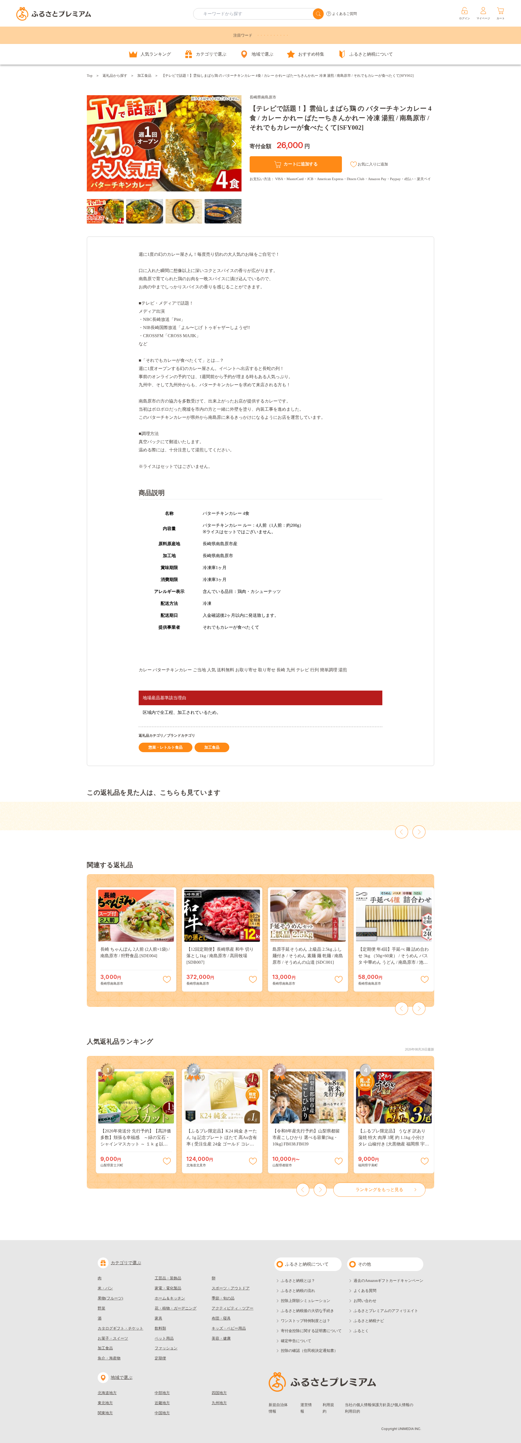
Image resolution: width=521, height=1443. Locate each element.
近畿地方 (162, 1403)
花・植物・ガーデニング (175, 1308)
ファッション (166, 1348)
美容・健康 (221, 1338)
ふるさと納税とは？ (298, 1281)
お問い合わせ (365, 1301)
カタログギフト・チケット (120, 1328)
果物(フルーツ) (110, 1298)
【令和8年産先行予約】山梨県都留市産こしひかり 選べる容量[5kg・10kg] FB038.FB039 (306, 1137)
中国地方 (162, 1413)
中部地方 (162, 1393)
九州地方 (219, 1403)
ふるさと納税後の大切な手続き (307, 1311)
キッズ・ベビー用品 (229, 1328)
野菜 (101, 1308)
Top (90, 76)
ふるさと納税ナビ (369, 1321)
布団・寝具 (221, 1318)
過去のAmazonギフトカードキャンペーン (388, 1281)
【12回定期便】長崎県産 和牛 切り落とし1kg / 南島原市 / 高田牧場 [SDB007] (220, 956)
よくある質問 (365, 1291)
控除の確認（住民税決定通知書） (309, 1351)
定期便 (160, 1358)
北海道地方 (107, 1393)
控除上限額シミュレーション (305, 1301)
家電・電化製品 (168, 1288)
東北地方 (105, 1403)
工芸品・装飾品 (168, 1278)
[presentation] (94, 144)
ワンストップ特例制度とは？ (305, 1321)
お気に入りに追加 (373, 164)
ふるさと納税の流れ (298, 1291)
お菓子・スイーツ (113, 1338)
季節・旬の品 (223, 1298)
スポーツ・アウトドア (231, 1288)
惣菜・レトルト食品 (165, 747)
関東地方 (105, 1413)
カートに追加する (300, 164)
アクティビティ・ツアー (232, 1308)
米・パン (105, 1288)
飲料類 (160, 1328)
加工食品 (144, 76)
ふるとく (361, 1331)
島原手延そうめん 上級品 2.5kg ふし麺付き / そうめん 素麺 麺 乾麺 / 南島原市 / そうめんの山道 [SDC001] (307, 956)
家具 (158, 1318)
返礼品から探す (115, 76)
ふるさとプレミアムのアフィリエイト (386, 1311)
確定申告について (296, 1341)
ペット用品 (164, 1338)
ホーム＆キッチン (170, 1298)
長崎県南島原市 (263, 97)
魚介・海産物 (109, 1358)
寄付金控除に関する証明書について (311, 1331)
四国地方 (219, 1393)
